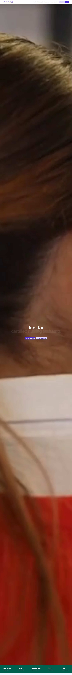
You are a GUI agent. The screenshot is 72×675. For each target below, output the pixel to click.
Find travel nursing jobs (30, 338)
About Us (55, 1)
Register (67, 1)
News (52, 1)
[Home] (8, 2)
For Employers (46, 1)
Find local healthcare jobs (41, 338)
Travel (35, 1)
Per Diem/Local (39, 1)
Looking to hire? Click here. (35, 341)
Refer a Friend (62, 1)
